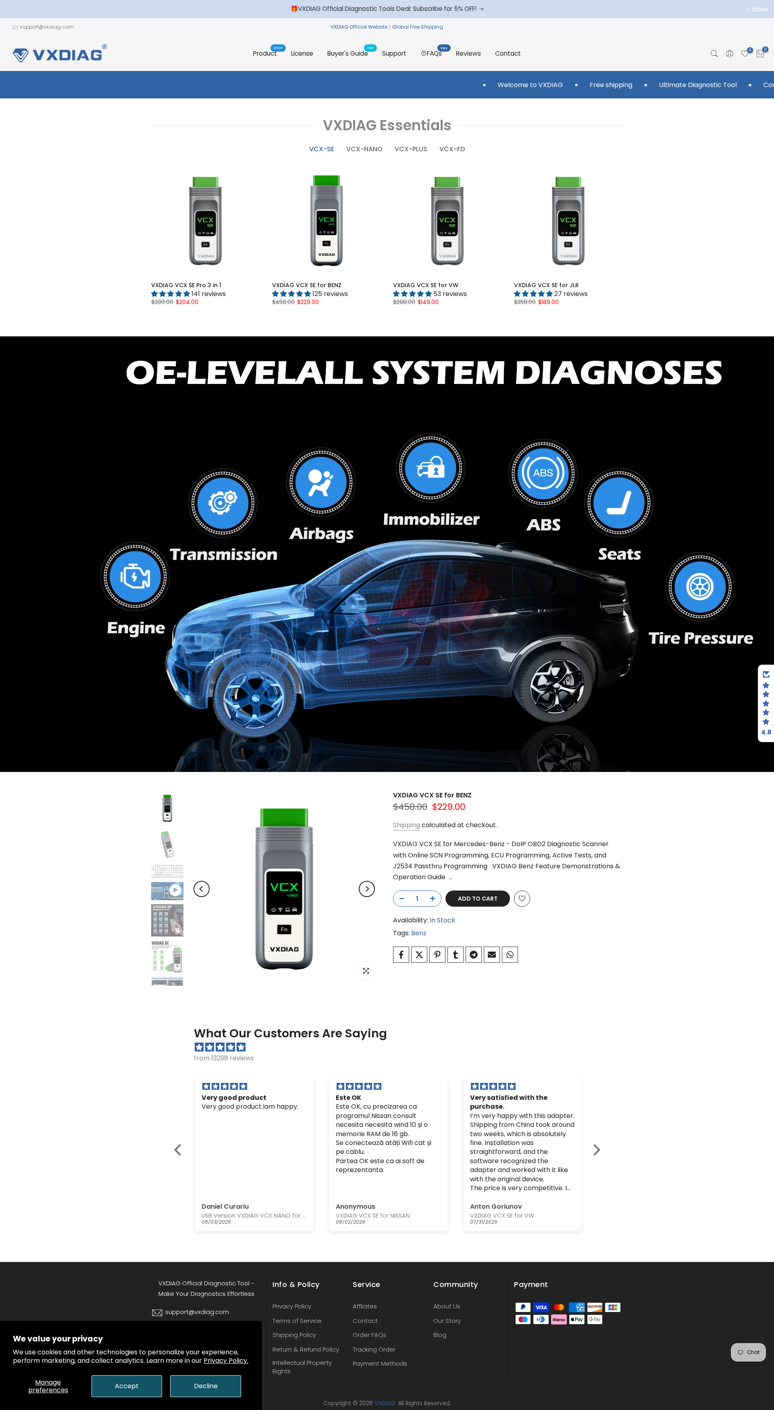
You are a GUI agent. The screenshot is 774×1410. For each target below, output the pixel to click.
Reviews (468, 53)
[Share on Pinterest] (437, 955)
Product (268, 53)
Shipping (406, 825)
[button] (179, 1150)
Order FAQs (369, 1335)
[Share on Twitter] (419, 955)
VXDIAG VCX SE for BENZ (306, 285)
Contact (508, 53)
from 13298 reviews (224, 1058)
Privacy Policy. (226, 1360)
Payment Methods (380, 1363)
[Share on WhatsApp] (510, 955)
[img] (391, 1047)
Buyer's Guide (350, 53)
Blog (439, 1335)
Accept (127, 1386)
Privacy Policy (292, 1306)
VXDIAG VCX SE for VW (425, 285)
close (18, 9)
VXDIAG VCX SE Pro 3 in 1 (186, 285)
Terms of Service (297, 1320)
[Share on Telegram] (474, 955)
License (302, 53)
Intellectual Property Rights (302, 1366)
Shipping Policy (294, 1335)
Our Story (447, 1320)
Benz (419, 933)
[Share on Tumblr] (455, 955)
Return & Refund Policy (306, 1349)
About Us (446, 1306)
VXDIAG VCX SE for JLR (546, 285)
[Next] (367, 889)
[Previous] (202, 889)
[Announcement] (395, 9)
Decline (206, 1386)
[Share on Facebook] (401, 955)
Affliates (365, 1306)
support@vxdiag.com (47, 26)
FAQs (437, 53)
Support (394, 53)
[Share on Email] (492, 955)
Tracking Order (374, 1349)
